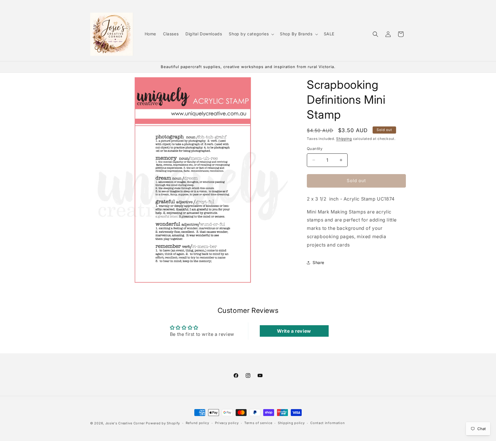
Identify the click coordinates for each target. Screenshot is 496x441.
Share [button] (318, 262)
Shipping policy (291, 423)
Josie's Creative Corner (125, 423)
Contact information (327, 423)
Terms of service (258, 423)
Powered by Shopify (163, 423)
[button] (250, 34)
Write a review (294, 331)
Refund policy (197, 423)
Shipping (344, 138)
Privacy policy (227, 423)
